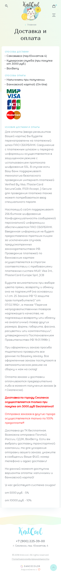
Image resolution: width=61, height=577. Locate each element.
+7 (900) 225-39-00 (30, 541)
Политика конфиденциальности (30, 559)
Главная (31, 25)
